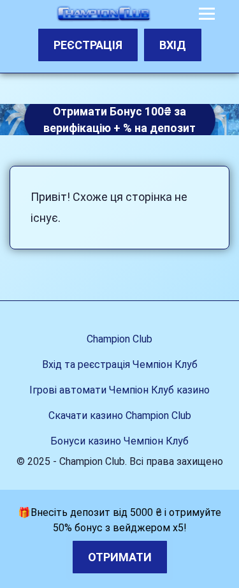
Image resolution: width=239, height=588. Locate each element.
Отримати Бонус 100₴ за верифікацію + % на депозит (119, 119)
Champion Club (119, 339)
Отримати (120, 557)
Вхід (172, 45)
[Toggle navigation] (206, 13)
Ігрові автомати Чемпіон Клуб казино (119, 390)
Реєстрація (88, 45)
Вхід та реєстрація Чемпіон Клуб (120, 364)
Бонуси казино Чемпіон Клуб (119, 441)
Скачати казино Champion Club (119, 415)
